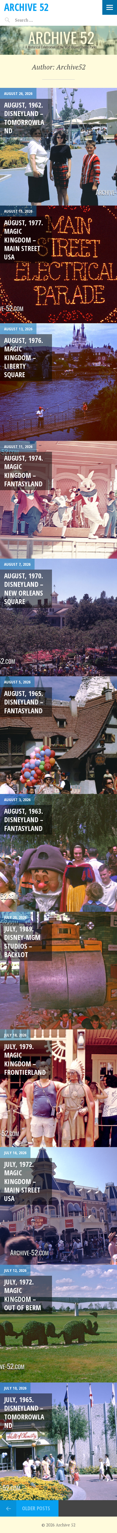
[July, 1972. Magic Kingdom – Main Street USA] (58, 1206)
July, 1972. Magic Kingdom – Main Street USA (22, 1181)
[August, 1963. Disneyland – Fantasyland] (58, 853)
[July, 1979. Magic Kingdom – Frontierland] (58, 1088)
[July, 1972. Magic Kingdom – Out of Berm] (58, 1323)
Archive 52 (26, 7)
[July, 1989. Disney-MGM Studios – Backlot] (58, 970)
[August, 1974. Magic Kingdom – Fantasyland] (58, 500)
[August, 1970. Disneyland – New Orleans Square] (58, 617)
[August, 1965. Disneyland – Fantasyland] (58, 735)
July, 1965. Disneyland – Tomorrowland (24, 1412)
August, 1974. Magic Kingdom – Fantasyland (23, 470)
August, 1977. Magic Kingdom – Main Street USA (23, 239)
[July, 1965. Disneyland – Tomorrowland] (58, 1441)
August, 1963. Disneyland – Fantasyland (23, 819)
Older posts (36, 1508)
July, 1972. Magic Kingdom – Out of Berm (22, 1294)
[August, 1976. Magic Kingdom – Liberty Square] (58, 382)
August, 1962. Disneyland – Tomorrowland (24, 117)
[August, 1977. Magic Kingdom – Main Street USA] (58, 264)
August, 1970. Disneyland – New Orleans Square (23, 588)
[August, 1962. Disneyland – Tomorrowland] (58, 147)
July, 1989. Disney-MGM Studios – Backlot (22, 941)
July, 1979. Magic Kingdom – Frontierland (25, 1059)
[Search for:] (37, 20)
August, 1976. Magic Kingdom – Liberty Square (23, 357)
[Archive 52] (58, 40)
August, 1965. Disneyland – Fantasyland (23, 702)
